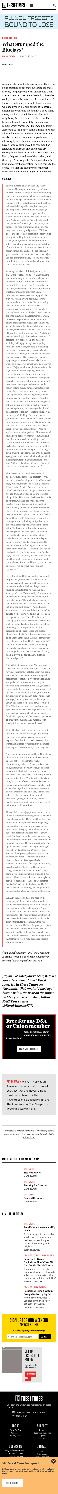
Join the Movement (12, 1482)
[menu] (31, 5)
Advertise (42, 1438)
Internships (42, 1454)
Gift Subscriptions (15, 1453)
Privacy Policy (15, 1436)
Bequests (42, 1436)
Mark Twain (8, 56)
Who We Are (15, 1430)
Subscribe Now (30, 1376)
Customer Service (15, 1456)
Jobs (42, 1451)
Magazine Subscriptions (15, 1450)
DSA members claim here (29, 1049)
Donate (42, 1430)
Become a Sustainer (42, 1433)
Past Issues (16, 1433)
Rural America (9, 38)
